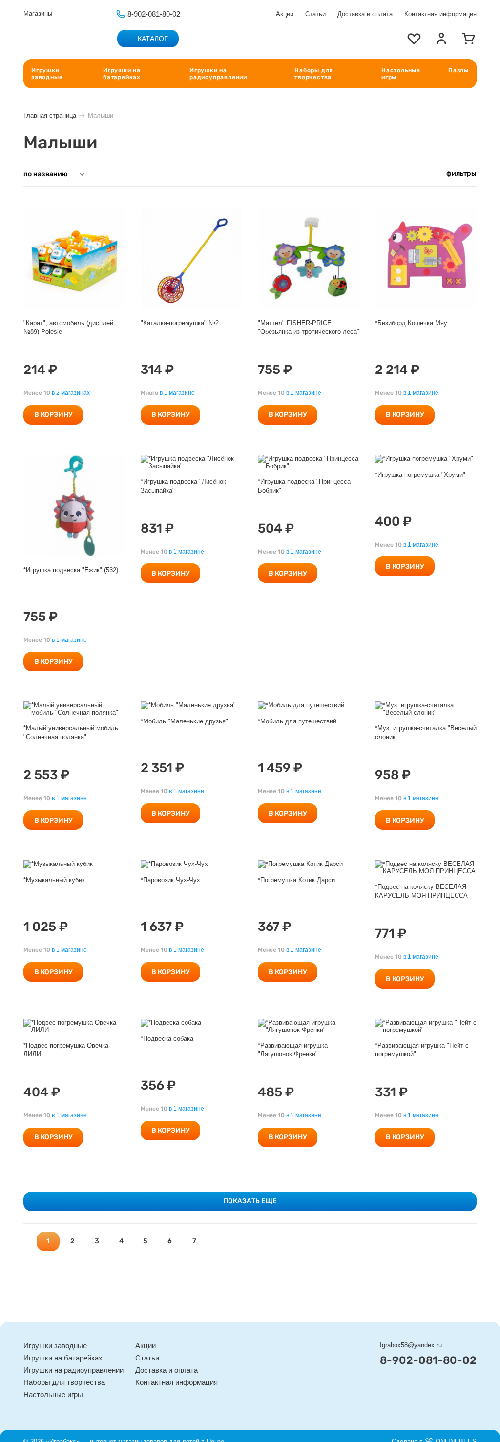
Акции (284, 14)
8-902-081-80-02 (153, 14)
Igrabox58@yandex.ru (411, 1345)
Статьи (315, 14)
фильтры (461, 174)
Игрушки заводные (46, 74)
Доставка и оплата (365, 14)
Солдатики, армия (207, 90)
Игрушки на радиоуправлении (218, 74)
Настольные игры (400, 74)
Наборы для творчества (313, 74)
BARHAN (38, 95)
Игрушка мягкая (357, 90)
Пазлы (458, 70)
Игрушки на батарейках (122, 74)
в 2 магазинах (71, 393)
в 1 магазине (177, 393)
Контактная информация (440, 14)
